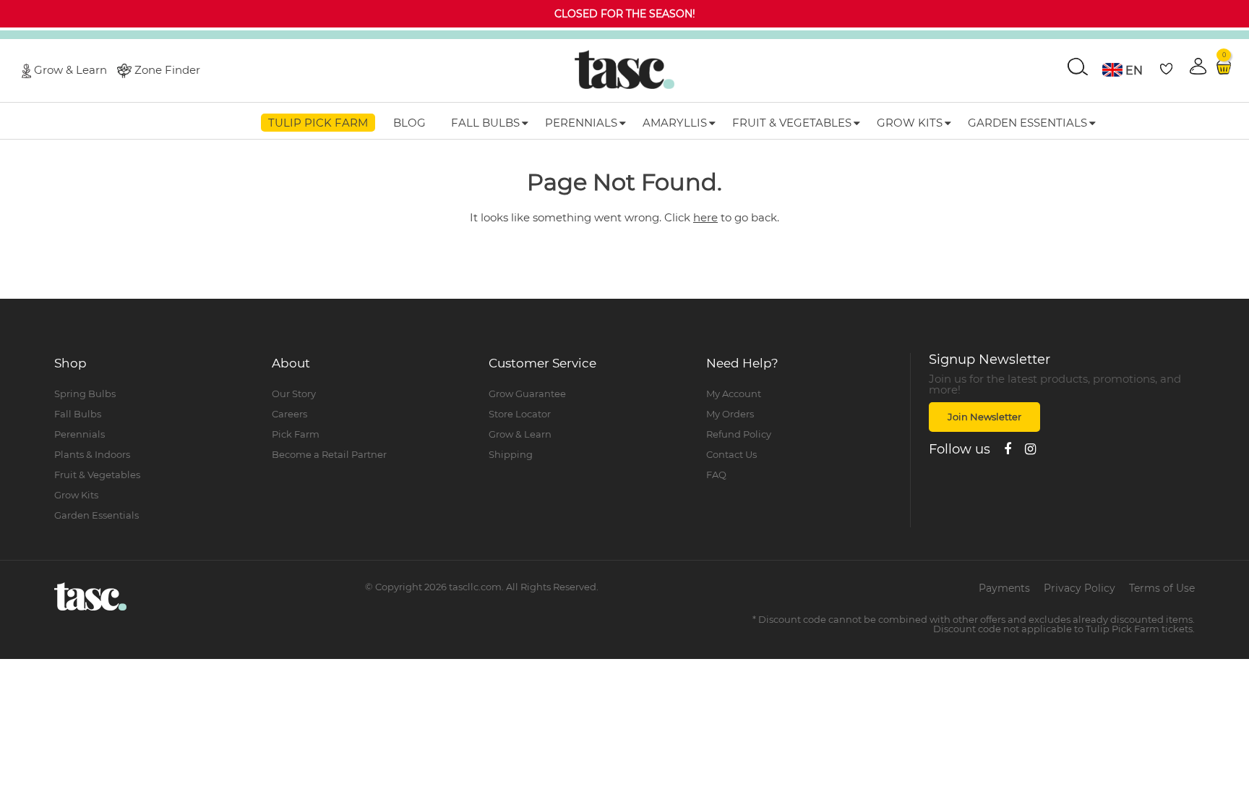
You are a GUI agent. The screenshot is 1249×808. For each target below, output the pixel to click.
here (705, 217)
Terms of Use (1162, 588)
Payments (1004, 588)
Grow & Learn (70, 69)
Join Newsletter (984, 416)
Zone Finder (167, 69)
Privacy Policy (1079, 588)
